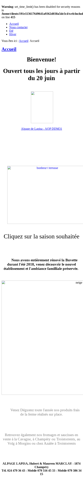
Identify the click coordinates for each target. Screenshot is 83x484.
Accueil (14, 23)
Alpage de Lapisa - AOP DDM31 (41, 128)
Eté (11, 30)
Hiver (12, 34)
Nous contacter (18, 27)
